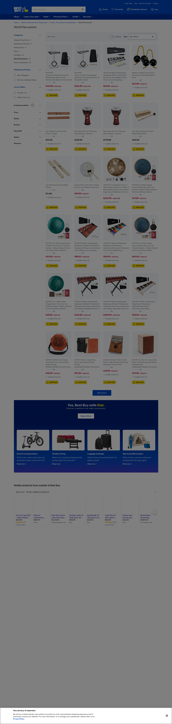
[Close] (166, 715)
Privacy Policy (18, 719)
